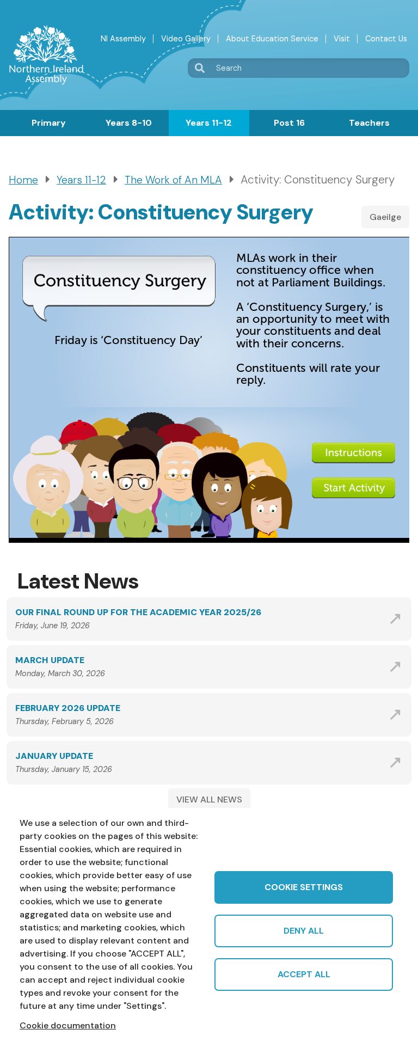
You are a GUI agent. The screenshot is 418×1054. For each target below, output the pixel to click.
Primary (49, 122)
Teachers (369, 122)
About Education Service (272, 39)
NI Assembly (123, 39)
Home (23, 180)
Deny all (304, 930)
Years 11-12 (209, 122)
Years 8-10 (129, 122)
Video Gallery (186, 39)
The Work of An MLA (173, 180)
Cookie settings (304, 887)
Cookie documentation (68, 1025)
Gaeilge (385, 217)
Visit (342, 39)
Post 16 (289, 122)
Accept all (304, 974)
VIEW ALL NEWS (209, 799)
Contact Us (386, 39)
